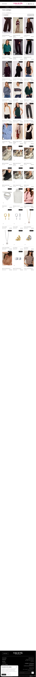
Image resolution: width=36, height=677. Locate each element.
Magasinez (4, 658)
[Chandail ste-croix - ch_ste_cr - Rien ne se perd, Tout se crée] (18, 366)
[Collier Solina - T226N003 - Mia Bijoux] (7, 513)
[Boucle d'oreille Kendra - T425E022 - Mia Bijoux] (18, 492)
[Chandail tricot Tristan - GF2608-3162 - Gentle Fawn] (29, 92)
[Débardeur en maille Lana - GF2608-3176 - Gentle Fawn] (7, 112)
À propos (4, 662)
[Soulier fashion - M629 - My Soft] (29, 177)
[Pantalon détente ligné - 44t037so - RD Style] (7, 27)
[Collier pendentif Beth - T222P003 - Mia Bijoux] (29, 219)
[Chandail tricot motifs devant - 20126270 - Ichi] (7, 619)
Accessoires (14, 7)
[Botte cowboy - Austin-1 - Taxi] (18, 576)
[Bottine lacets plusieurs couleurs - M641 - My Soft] (18, 155)
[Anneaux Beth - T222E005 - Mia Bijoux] (7, 219)
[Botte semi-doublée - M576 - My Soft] (7, 155)
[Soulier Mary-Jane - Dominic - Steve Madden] (18, 408)
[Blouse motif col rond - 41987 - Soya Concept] (29, 429)
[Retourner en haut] (35, 676)
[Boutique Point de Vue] (18, 3)
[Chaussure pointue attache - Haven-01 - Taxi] (18, 597)
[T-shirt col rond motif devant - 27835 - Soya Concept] (18, 429)
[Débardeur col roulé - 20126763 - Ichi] (18, 198)
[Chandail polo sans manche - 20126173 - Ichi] (18, 639)
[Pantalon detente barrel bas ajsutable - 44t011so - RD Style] (18, 49)
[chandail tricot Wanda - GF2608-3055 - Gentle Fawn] (7, 92)
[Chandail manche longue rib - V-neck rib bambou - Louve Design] (7, 408)
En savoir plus (7, 672)
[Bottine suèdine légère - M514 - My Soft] (7, 177)
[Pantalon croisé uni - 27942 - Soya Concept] (29, 408)
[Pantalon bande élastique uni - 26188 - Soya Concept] (7, 450)
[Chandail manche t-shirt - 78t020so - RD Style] (7, 71)
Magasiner (5, 653)
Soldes (29, 7)
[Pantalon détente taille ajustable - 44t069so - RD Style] (29, 49)
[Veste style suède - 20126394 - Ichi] (29, 619)
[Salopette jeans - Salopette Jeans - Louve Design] (29, 387)
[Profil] (28, 4)
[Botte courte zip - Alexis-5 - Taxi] (7, 576)
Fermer (8, 674)
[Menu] (33, 4)
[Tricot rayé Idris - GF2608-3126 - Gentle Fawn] (18, 92)
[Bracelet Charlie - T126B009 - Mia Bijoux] (18, 282)
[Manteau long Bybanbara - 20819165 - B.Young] (18, 555)
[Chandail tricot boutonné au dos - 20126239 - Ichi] (29, 597)
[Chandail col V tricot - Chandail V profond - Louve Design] (18, 387)
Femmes (7, 7)
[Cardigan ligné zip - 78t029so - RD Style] (29, 27)
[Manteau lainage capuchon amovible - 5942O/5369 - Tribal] (18, 134)
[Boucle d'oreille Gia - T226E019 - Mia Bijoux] (7, 303)
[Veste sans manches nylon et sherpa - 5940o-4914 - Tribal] (29, 134)
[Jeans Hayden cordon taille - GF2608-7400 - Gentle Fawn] (29, 112)
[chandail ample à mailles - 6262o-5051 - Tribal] (7, 134)
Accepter (3, 674)
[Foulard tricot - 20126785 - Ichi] (7, 198)
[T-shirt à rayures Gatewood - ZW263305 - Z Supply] (29, 260)
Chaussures (22, 7)
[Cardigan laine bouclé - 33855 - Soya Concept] (7, 429)
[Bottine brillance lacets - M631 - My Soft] (29, 155)
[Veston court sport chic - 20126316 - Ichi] (18, 619)
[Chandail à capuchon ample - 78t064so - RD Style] (18, 71)
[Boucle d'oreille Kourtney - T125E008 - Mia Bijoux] (7, 260)
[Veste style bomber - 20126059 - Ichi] (29, 639)
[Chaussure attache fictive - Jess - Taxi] (7, 597)
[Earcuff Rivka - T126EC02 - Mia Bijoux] (18, 239)
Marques (4, 659)
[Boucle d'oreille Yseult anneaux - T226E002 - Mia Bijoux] (7, 492)
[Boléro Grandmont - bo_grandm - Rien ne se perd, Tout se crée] (7, 387)
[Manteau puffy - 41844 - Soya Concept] (7, 471)
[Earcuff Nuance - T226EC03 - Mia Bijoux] (29, 303)
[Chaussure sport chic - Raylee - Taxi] (29, 576)
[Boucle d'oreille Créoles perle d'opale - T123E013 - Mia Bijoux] (18, 324)
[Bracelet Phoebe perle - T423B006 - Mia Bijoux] (29, 345)
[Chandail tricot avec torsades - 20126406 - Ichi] (7, 639)
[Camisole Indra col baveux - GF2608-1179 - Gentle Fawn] (29, 71)
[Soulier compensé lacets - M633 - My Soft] (18, 177)
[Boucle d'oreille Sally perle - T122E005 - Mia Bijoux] (7, 345)
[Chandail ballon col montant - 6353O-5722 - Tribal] (29, 198)
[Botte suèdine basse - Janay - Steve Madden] (7, 555)
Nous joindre (5, 664)
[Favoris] (3, 32)
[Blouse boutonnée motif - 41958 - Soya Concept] (29, 450)
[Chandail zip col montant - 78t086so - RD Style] (7, 49)
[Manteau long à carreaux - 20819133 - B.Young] (29, 555)
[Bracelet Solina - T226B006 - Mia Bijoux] (29, 513)
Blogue (3, 661)
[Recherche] (26, 4)
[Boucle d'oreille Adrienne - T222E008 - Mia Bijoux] (18, 471)
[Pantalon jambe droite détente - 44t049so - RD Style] (18, 27)
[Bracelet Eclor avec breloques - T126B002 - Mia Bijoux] (18, 534)
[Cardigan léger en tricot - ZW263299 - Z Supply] (7, 282)
